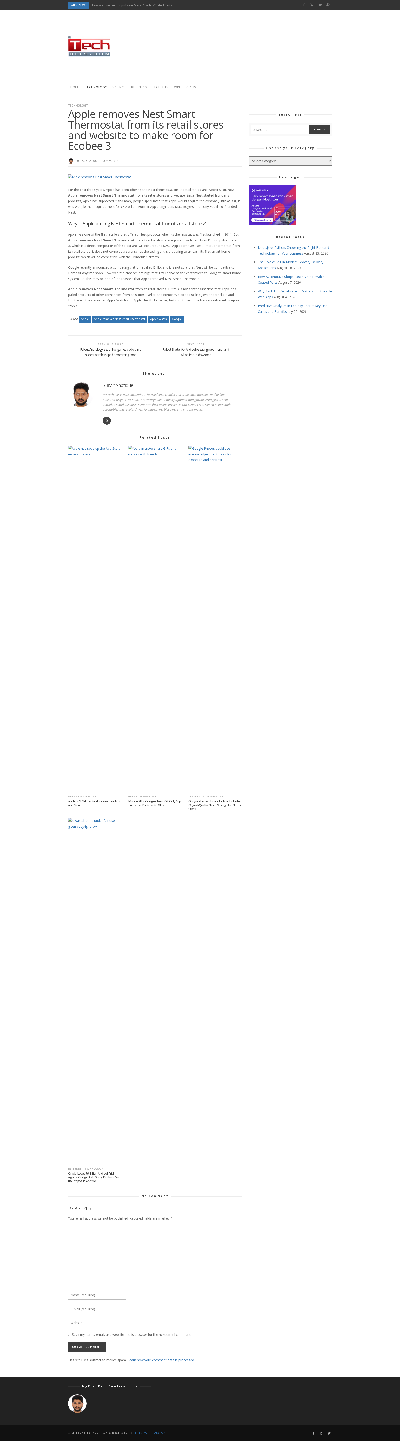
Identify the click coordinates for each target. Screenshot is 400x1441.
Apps (71, 796)
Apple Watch (158, 319)
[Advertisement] (247, 46)
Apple (85, 319)
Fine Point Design (150, 1432)
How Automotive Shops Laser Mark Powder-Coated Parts (132, 5)
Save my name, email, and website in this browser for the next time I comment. (131, 1334)
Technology (78, 106)
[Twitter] (320, 5)
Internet (195, 796)
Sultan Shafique (87, 161)
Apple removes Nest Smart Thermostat (119, 319)
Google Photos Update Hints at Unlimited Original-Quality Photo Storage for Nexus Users (214, 805)
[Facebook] (303, 5)
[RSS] (312, 5)
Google (177, 319)
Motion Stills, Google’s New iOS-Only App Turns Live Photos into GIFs (154, 803)
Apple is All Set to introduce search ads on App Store (94, 803)
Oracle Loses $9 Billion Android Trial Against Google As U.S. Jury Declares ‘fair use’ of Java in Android (93, 1177)
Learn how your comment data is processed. (161, 1360)
